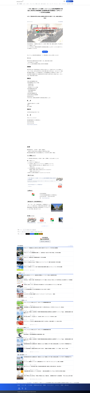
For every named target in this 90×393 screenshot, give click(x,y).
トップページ (20, 382)
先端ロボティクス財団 (34, 231)
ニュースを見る (70, 245)
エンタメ (24, 3)
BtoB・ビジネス (38, 3)
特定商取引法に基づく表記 (38, 385)
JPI (22, 231)
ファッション (56, 3)
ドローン (29, 231)
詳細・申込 (45, 51)
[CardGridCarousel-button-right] (63, 220)
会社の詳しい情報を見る (45, 241)
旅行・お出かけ (43, 3)
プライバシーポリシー (50, 385)
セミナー (25, 231)
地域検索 (20, 3)
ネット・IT (51, 3)
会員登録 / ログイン (70, 1)
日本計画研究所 (60, 21)
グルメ (48, 3)
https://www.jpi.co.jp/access (32, 124)
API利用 (62, 385)
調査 (72, 3)
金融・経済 (68, 3)
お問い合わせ (67, 385)
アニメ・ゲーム (32, 3)
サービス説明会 (30, 385)
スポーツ (27, 3)
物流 (41, 231)
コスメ (60, 3)
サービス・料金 (24, 385)
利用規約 (44, 385)
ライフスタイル (64, 3)
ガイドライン (57, 385)
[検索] (64, 1)
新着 (17, 3)
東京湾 (39, 231)
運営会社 (18, 385)
